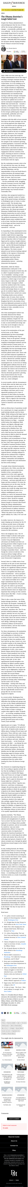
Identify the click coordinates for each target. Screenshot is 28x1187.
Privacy (11, 1180)
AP (14, 985)
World (3, 1020)
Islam (18, 1023)
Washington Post (13, 920)
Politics (3, 1023)
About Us (14, 1141)
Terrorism (24, 1023)
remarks (23, 944)
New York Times (21, 924)
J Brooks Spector (12, 48)
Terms (17, 1180)
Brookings (7, 957)
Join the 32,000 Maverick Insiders (13, 1158)
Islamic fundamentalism (16, 1025)
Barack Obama (19, 1028)
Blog (14, 1150)
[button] (16, 51)
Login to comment (14, 1119)
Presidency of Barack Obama (8, 1033)
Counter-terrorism (6, 1031)
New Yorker (7, 991)
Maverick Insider (14, 1137)
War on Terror (5, 1028)
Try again (5, 1128)
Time (12, 931)
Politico (23, 980)
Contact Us (14, 1145)
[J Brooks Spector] (3, 49)
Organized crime (15, 1031)
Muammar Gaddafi (11, 1023)
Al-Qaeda (12, 1028)
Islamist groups (5, 1025)
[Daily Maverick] (14, 2)
